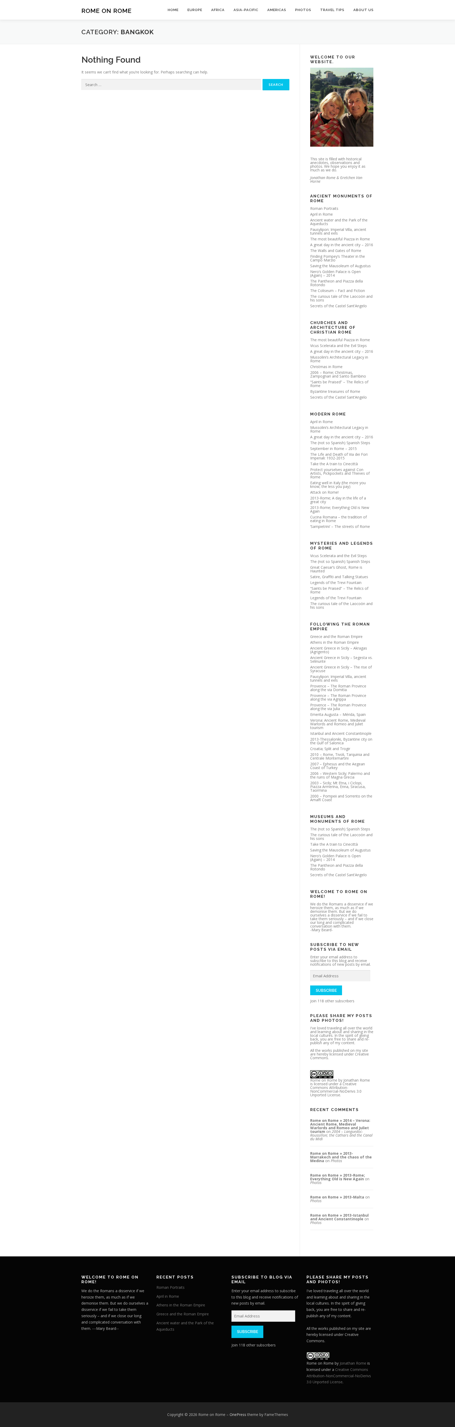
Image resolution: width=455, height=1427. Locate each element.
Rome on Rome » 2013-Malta (337, 1197)
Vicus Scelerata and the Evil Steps (338, 345)
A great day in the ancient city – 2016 (341, 244)
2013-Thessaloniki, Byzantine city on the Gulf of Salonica (341, 741)
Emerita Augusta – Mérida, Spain (338, 714)
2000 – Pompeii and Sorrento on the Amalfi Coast (341, 798)
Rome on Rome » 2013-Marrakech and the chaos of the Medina (341, 1157)
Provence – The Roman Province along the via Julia (338, 706)
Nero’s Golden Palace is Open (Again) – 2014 (335, 273)
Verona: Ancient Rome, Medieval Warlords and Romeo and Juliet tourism (337, 724)
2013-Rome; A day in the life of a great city (338, 500)
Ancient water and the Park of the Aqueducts (339, 221)
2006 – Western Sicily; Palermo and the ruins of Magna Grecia (340, 775)
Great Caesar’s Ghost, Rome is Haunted (336, 569)
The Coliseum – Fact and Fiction (337, 290)
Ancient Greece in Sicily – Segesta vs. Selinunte (341, 659)
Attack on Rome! (324, 492)
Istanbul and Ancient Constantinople (341, 733)
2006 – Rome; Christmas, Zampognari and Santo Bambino (338, 374)
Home (173, 10)
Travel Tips (332, 10)
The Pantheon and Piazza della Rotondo (336, 283)
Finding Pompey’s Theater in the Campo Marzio (337, 258)
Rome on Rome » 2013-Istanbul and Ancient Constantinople (339, 1217)
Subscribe (326, 990)
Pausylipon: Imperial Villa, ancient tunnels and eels (338, 231)
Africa (218, 10)
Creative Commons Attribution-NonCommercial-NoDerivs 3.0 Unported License (336, 1089)
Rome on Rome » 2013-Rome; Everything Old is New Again (337, 1177)
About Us (363, 10)
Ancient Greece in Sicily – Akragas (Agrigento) (338, 650)
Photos (303, 10)
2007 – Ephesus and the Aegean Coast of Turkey (337, 765)
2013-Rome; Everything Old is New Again (339, 509)
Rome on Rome (106, 10)
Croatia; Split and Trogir (330, 748)
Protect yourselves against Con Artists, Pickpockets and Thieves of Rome (340, 473)
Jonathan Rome (356, 1080)
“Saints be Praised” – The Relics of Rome (339, 383)
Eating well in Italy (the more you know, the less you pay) (338, 484)
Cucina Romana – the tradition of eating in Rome (338, 518)
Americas (276, 10)
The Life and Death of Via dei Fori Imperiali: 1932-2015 (339, 456)
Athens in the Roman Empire (334, 642)
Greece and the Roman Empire (336, 636)
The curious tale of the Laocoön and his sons (341, 298)
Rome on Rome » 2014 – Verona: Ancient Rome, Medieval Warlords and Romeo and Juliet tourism (340, 1126)
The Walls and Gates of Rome (335, 250)
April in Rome (321, 214)
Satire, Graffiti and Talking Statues (339, 576)
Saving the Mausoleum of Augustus (340, 265)
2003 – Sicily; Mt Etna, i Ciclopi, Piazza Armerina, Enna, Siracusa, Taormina (338, 786)
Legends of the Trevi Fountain (336, 582)
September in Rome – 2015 (333, 448)
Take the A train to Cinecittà (334, 463)
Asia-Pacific (246, 10)
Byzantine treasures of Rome (335, 391)
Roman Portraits (324, 208)
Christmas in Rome (326, 366)
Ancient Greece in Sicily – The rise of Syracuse (341, 669)
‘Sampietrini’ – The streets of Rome (340, 526)
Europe (194, 10)
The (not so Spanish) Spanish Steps (340, 442)
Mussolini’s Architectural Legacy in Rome (339, 359)
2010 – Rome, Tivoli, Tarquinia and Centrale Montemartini (339, 756)
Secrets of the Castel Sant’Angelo (338, 305)
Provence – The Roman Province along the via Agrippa (338, 697)
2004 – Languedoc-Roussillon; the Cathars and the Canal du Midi (341, 1135)
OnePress (238, 1414)
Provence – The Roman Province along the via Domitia (338, 687)
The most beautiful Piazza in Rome (340, 238)
